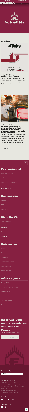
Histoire (3, 248)
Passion (3, 232)
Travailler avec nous (6, 266)
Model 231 (3, 296)
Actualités (4, 227)
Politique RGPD (5, 283)
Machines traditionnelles (7, 173)
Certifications (4, 257)
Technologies (5, 188)
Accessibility (4, 305)
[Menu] (27, 4)
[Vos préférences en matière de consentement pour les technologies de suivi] (26, 409)
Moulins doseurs (5, 178)
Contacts (4, 236)
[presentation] (14, 206)
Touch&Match (4, 209)
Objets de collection (6, 221)
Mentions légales (5, 291)
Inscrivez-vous (10, 337)
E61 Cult (3, 205)
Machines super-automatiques (9, 182)
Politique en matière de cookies (9, 287)
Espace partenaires (6, 270)
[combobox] (12, 374)
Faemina (3, 200)
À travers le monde (6, 253)
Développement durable (7, 261)
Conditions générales (6, 300)
